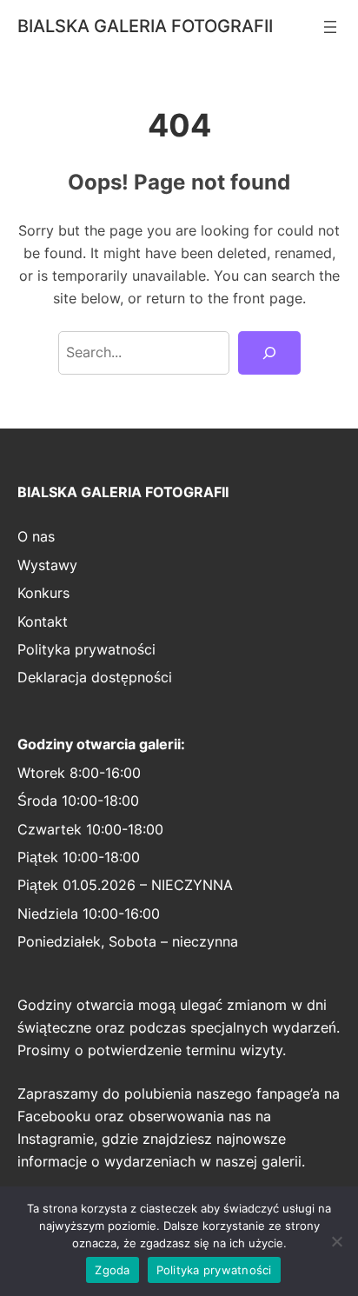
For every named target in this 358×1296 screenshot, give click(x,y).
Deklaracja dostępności (94, 677)
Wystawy (47, 565)
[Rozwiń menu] (330, 27)
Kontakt (42, 621)
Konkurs (43, 592)
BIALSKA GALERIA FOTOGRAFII (145, 26)
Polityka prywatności (86, 649)
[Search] (269, 353)
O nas (36, 536)
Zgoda (112, 1270)
